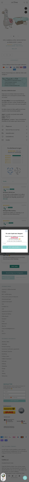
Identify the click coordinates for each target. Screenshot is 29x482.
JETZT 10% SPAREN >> (14, 247)
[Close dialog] (26, 231)
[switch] (3, 480)
